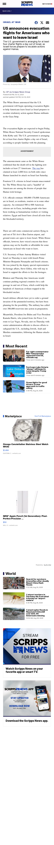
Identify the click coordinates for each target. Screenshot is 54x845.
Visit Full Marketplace (43, 416)
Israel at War (11, 22)
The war (36, 168)
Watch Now (46, 4)
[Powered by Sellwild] (47, 565)
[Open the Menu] (4, 4)
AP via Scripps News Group (18, 92)
